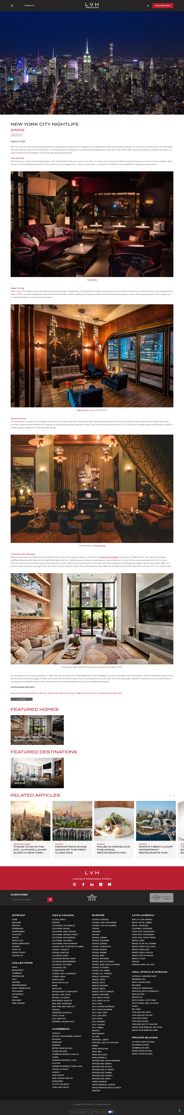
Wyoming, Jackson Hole (63, 1021)
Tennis (15, 997)
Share (22, 699)
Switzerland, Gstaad (102, 1066)
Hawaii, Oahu (58, 979)
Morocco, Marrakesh (142, 988)
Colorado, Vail (59, 967)
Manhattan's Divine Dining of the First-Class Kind (71, 849)
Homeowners (18, 931)
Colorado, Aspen (60, 955)
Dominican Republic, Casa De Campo (65, 1055)
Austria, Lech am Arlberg (104, 925)
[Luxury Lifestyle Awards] (161, 897)
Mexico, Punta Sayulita (142, 952)
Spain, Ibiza (97, 1051)
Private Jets (17, 940)
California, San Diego (62, 940)
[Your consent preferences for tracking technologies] (179, 1110)
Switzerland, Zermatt (102, 1075)
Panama (135, 961)
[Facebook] (83, 884)
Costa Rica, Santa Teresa (144, 937)
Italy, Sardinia (98, 1021)
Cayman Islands (59, 1051)
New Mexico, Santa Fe (62, 1000)
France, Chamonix (100, 940)
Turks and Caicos (60, 1087)
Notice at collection (78, 1112)
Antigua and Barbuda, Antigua (66, 1036)
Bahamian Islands (140, 1045)
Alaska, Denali (59, 919)
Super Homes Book (20, 943)
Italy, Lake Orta (99, 1015)
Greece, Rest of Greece (103, 991)
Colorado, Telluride (62, 964)
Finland (95, 934)
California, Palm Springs (63, 937)
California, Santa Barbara (65, 943)
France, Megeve (99, 949)
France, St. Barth (60, 1069)
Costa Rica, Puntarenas (143, 934)
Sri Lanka (136, 1009)
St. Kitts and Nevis (60, 1084)
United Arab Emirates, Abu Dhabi (147, 1027)
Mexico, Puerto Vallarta (143, 946)
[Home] (74, 884)
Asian (14, 967)
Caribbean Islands (140, 1048)
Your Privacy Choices (98, 1112)
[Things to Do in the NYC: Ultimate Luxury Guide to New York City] (30, 821)
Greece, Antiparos (100, 976)
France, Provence (100, 958)
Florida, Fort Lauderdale (64, 973)
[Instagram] (100, 884)
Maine (54, 985)
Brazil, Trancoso (140, 925)
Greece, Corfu (99, 979)
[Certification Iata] (92, 900)
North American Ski (21, 988)
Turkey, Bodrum (99, 1081)
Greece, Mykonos (100, 985)
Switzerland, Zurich (101, 1078)
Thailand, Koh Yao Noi (142, 1015)
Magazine (30, 5)
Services (16, 925)
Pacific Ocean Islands (142, 1054)
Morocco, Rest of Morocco (145, 991)
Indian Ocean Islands (142, 1051)
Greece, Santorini (100, 994)
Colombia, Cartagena (142, 928)
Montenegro (98, 1033)
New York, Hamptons (62, 1003)
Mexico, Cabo (138, 940)
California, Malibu (61, 928)
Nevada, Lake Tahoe (61, 994)
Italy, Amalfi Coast (101, 997)
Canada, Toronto (60, 949)
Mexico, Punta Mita (140, 949)
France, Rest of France (103, 961)
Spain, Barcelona (100, 1048)
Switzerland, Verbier (102, 1072)
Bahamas (56, 1039)
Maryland (57, 988)
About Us (16, 949)
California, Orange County (65, 934)
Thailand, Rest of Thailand (144, 1024)
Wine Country (18, 1003)
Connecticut (58, 970)
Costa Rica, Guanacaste (143, 931)
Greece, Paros (98, 988)
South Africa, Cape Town (144, 1000)
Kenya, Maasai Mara (141, 982)
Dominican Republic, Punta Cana (67, 1066)
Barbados (57, 1042)
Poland (95, 1036)
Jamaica (56, 1072)
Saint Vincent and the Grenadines (62, 1079)
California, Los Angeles (63, 925)
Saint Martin (58, 1075)
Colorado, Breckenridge (64, 961)
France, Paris (98, 955)
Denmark (96, 931)
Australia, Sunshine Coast (144, 976)
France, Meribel (99, 952)
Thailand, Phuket (140, 1018)
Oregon (56, 1009)
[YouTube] (109, 884)
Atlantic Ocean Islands (143, 1042)
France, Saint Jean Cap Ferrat (106, 964)
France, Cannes (99, 937)
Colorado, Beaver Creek (63, 958)
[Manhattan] (72, 821)
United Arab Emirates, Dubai (145, 1030)
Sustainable (17, 994)
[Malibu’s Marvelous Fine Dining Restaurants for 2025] (114, 821)
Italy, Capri (97, 1003)
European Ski (18, 976)
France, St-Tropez (100, 967)
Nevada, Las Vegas (61, 997)
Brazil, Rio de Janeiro (142, 922)
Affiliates (16, 934)
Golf (14, 979)
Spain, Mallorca (99, 1054)
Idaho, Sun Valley (60, 982)
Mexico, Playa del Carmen (144, 943)
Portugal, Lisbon (100, 1039)
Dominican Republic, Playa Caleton (64, 1061)
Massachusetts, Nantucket (65, 991)
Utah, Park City (59, 1018)
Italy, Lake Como (100, 1012)
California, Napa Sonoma (64, 931)
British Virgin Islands (62, 1048)
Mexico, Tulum (138, 958)
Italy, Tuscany (98, 1024)
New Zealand (138, 994)
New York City (17, 135)
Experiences (17, 928)
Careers (16, 946)
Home (14, 919)
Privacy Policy (19, 952)
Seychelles (137, 997)
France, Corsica (99, 943)
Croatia (95, 928)
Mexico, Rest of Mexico (142, 955)
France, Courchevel (101, 946)
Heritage (16, 982)
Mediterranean (19, 985)
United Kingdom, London (103, 1084)
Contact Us (17, 955)
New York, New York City (63, 1006)
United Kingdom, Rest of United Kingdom (106, 1089)
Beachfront (18, 970)
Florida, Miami (58, 976)
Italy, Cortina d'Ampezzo (103, 1006)
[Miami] (156, 821)
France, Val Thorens (102, 973)
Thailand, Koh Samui (141, 1012)
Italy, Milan (97, 1018)
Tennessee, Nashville (62, 1012)
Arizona (56, 922)
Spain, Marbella (99, 1057)
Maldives (136, 985)
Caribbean (17, 973)
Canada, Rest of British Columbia (68, 946)
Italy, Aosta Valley (101, 1000)
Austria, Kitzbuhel (100, 919)
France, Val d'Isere (101, 970)
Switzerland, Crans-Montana (106, 1060)
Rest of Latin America (142, 919)
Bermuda (56, 1045)
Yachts (15, 937)
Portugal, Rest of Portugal (105, 1042)
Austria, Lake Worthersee (104, 922)
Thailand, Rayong (140, 1021)
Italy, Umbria (98, 1027)
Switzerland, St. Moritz (103, 1069)
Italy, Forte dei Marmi (102, 1009)
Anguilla (56, 1033)
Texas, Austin (58, 1015)
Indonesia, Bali (139, 979)
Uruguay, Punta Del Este (143, 964)
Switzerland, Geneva (102, 1063)
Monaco (96, 1030)
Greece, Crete (98, 982)
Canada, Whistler (60, 952)
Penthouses (17, 991)
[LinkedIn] (92, 884)
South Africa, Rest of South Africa (145, 1004)
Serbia (95, 1045)
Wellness (16, 1000)
